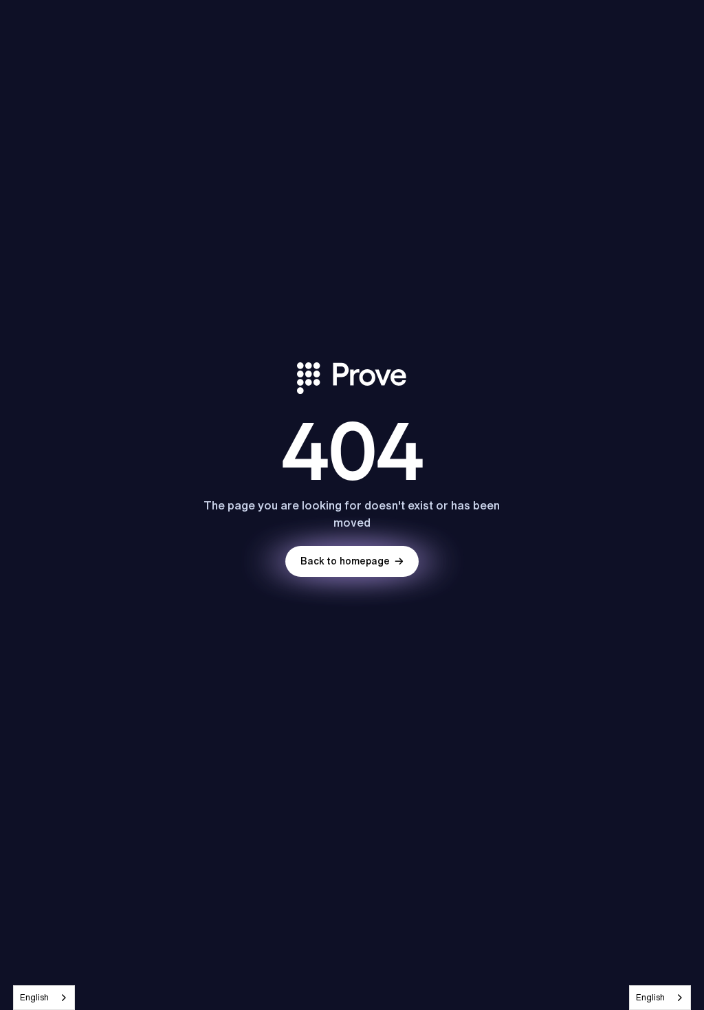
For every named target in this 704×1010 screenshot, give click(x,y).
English (34, 997)
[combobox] (44, 997)
